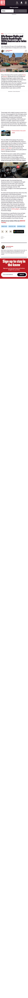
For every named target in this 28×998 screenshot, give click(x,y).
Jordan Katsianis (9, 50)
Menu (26, 3)
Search (17, 3)
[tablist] (14, 70)
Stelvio (5, 76)
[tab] (3, 70)
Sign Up (22, 274)
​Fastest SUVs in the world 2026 (18, 132)
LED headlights (16, 209)
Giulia (24, 75)
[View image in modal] (2, 60)
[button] (14, 61)
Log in (21, 3)
